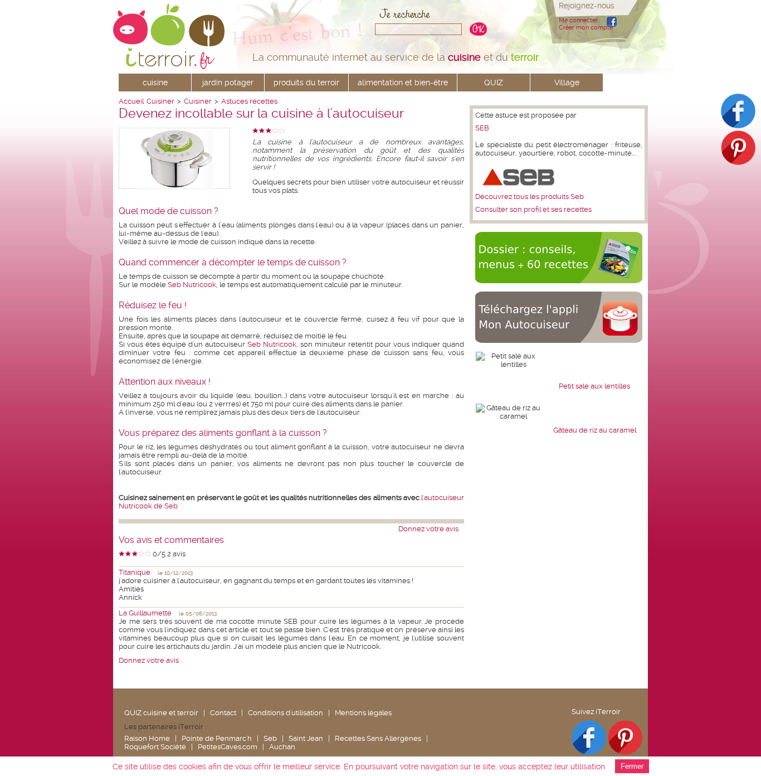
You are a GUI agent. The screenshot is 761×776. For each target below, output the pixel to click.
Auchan (282, 747)
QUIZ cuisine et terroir (161, 713)
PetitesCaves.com (227, 747)
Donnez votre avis (428, 529)
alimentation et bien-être (403, 82)
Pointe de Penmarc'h (217, 738)
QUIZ (493, 82)
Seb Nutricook (192, 284)
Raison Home (147, 738)
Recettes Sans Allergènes (378, 738)
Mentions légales (363, 713)
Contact (223, 713)
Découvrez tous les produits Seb (529, 196)
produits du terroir (306, 82)
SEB (482, 128)
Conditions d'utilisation (285, 713)
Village (566, 82)
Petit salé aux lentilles (594, 386)
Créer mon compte (586, 27)
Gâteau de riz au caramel (594, 430)
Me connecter (578, 20)
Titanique (134, 572)
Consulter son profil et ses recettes (533, 209)
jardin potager (227, 82)
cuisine (155, 82)
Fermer (632, 766)
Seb (270, 738)
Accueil (131, 101)
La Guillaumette (145, 613)
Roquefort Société (155, 747)
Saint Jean (306, 738)
